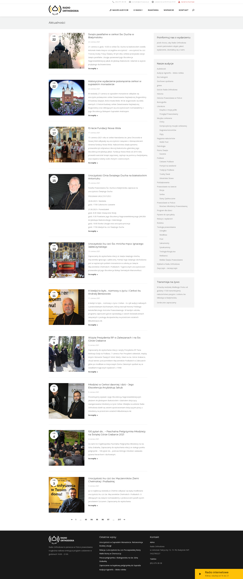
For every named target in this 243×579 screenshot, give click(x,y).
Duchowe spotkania (165, 81)
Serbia (162, 194)
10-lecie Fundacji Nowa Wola (104, 128)
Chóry (161, 122)
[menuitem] (118, 10)
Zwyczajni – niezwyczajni (167, 268)
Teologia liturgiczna (167, 251)
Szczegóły (92, 69)
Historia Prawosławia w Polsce (169, 98)
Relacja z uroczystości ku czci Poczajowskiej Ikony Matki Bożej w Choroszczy (120, 552)
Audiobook (161, 69)
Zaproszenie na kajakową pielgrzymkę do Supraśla (120, 565)
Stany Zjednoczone (167, 198)
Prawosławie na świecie (166, 186)
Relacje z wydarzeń (165, 219)
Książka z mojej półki (168, 110)
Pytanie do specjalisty (166, 214)
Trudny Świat (164, 174)
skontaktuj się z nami (176, 50)
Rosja (161, 190)
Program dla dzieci (164, 210)
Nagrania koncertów (167, 130)
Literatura (161, 106)
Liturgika (162, 230)
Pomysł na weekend (167, 166)
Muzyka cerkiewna (164, 118)
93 (86, 519)
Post (161, 239)
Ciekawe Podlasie (166, 161)
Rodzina (160, 223)
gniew (159, 85)
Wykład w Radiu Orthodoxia (168, 264)
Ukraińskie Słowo (166, 178)
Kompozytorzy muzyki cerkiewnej (173, 126)
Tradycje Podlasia (166, 170)
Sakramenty (164, 243)
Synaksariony (164, 247)
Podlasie (160, 158)
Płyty (161, 134)
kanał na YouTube (187, 2)
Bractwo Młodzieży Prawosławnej (173, 206)
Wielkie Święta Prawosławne (171, 260)
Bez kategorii (162, 77)
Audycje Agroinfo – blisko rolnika (170, 73)
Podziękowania (163, 182)
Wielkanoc (163, 255)
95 (97, 519)
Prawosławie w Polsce (166, 202)
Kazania (162, 154)
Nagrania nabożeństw (166, 138)
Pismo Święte (162, 150)
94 (91, 519)
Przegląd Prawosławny (168, 114)
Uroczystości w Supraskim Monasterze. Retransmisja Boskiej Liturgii (121, 544)
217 (119, 519)
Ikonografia (161, 102)
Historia (160, 94)
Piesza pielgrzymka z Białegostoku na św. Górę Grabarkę (118, 559)
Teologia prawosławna (166, 227)
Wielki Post (163, 142)
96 (103, 519)
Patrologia (161, 146)
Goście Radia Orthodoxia (167, 89)
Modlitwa (163, 235)
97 (108, 519)
